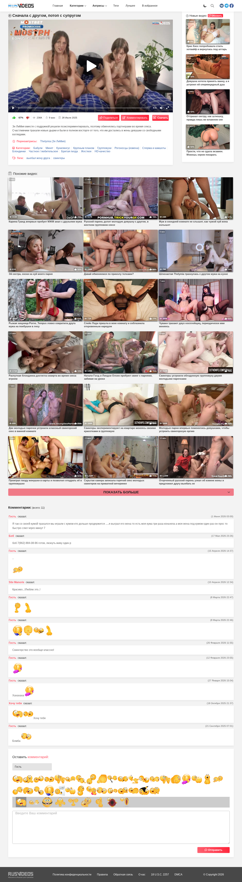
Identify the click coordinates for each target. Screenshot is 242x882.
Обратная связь (123, 874)
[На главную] (19, 6)
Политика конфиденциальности (72, 874)
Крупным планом (83, 148)
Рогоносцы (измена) (127, 148)
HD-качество (102, 151)
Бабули (37, 148)
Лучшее (130, 5)
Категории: (23, 148)
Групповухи (104, 148)
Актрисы (98, 5)
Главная (58, 5)
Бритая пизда (69, 151)
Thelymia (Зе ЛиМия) (53, 141)
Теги (116, 5)
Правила (102, 874)
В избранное (150, 5)
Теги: (20, 158)
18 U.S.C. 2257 (160, 874)
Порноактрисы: (27, 141)
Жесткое (86, 151)
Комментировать (137, 117)
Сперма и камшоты (154, 148)
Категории (76, 5)
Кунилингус (63, 148)
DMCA (178, 874)
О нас (141, 874)
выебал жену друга (38, 158)
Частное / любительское (43, 151)
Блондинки (19, 151)
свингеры (59, 158)
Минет (49, 148)
